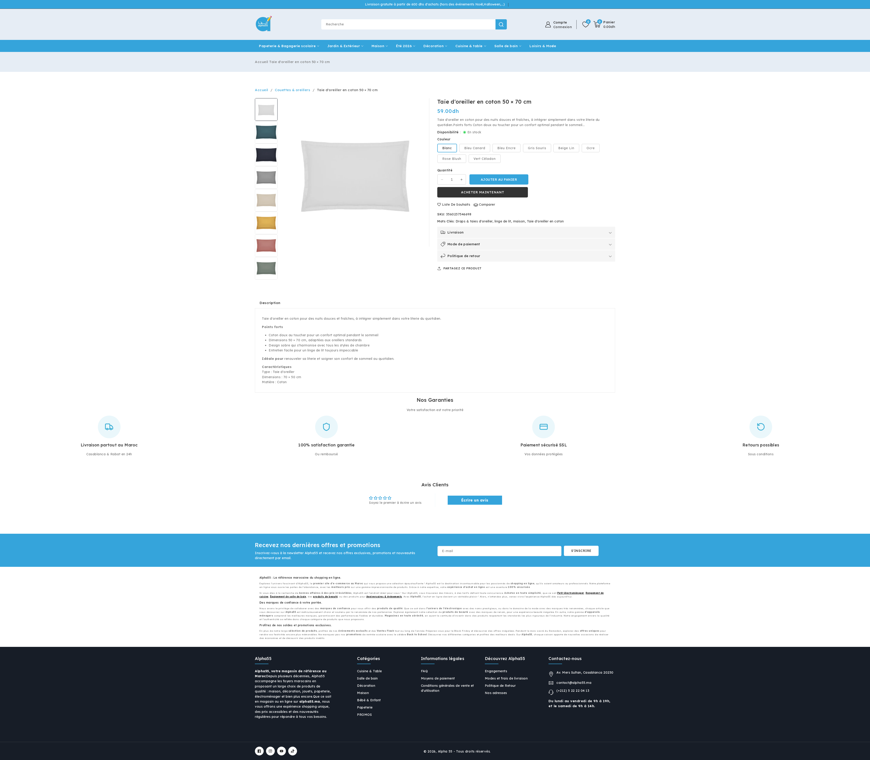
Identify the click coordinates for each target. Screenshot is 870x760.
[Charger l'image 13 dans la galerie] (266, 200)
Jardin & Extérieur (343, 46)
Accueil (261, 62)
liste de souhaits (456, 205)
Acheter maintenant (482, 192)
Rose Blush (451, 159)
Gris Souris (537, 148)
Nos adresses (496, 693)
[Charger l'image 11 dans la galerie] (266, 155)
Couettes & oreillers (292, 90)
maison (519, 221)
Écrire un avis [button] (474, 500)
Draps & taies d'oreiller (474, 221)
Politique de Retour (500, 686)
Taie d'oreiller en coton (545, 221)
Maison (378, 46)
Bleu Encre (506, 148)
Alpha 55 (445, 751)
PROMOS (364, 715)
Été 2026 (404, 46)
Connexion (562, 27)
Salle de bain (506, 46)
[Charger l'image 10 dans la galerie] (266, 132)
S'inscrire (581, 551)
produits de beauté (325, 596)
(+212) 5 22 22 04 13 (572, 691)
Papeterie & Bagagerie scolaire (287, 46)
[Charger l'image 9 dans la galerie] (266, 109)
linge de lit (503, 221)
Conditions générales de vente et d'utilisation (447, 688)
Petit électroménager (570, 593)
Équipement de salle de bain (288, 596)
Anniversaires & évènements (384, 596)
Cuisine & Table (369, 671)
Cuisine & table (469, 46)
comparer (487, 205)
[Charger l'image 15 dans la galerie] (266, 245)
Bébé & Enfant (369, 700)
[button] (604, 24)
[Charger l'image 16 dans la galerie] (266, 268)
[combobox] (414, 24)
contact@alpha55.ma (573, 683)
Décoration (433, 46)
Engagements (496, 671)
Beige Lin (566, 148)
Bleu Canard (474, 148)
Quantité (444, 170)
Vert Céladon (485, 159)
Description (270, 303)
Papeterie (365, 707)
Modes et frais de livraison (506, 678)
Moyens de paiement (438, 678)
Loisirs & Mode (542, 46)
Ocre (591, 148)
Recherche (501, 24)
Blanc (447, 148)
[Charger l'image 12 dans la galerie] (266, 177)
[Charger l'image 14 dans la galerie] (266, 223)
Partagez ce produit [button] (462, 268)
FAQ (424, 671)
